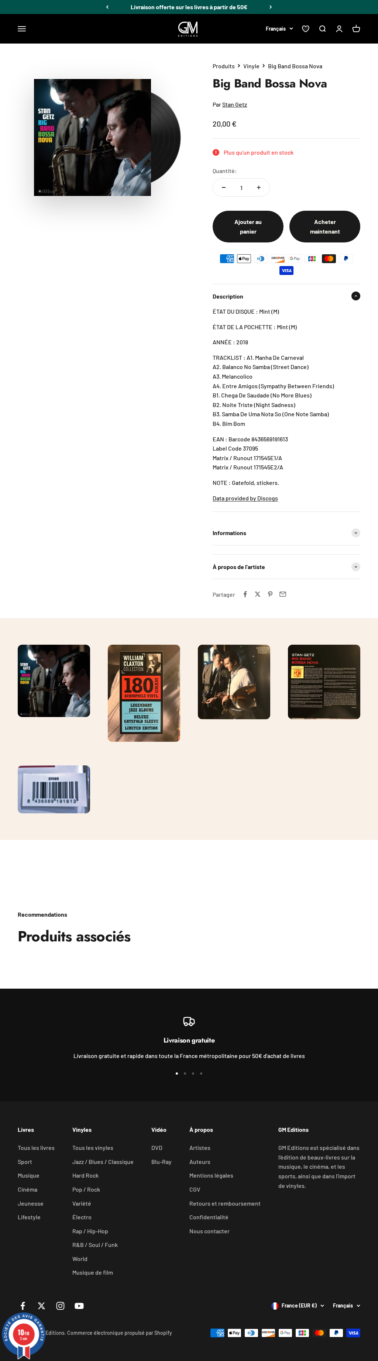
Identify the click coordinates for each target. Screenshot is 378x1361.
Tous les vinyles (92, 1147)
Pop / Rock (86, 1189)
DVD (156, 1147)
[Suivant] (270, 7)
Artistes (199, 1147)
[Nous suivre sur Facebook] (23, 1306)
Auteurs (199, 1161)
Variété (81, 1203)
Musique (28, 1175)
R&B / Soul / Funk (95, 1244)
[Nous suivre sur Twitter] (42, 1306)
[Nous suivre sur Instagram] (60, 1306)
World (79, 1258)
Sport (25, 1161)
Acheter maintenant (325, 226)
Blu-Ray (161, 1161)
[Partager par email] (282, 594)
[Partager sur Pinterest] (270, 594)
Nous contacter (209, 1230)
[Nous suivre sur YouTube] (79, 1306)
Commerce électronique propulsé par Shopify (119, 1333)
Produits (224, 65)
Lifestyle (29, 1216)
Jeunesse (31, 1203)
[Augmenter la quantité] (258, 187)
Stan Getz (234, 104)
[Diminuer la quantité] (223, 187)
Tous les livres (36, 1147)
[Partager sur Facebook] (245, 594)
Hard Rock (85, 1175)
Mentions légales (211, 1175)
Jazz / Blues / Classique (103, 1161)
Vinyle (251, 65)
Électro (82, 1216)
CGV (194, 1189)
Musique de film (92, 1272)
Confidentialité (208, 1216)
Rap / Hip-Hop (90, 1230)
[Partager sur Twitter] (257, 594)
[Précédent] (107, 7)
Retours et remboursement (225, 1203)
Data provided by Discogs (245, 498)
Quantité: (225, 170)
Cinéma (27, 1189)
